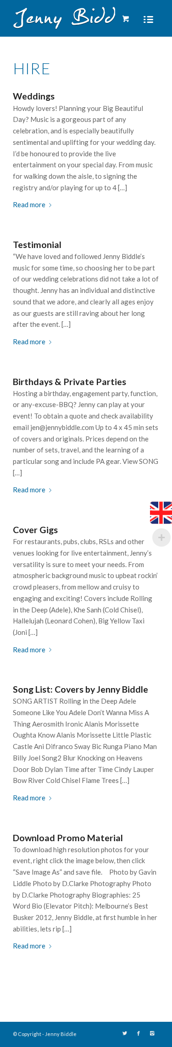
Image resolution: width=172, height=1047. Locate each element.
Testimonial (37, 244)
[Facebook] (138, 1033)
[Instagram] (152, 1033)
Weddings (34, 96)
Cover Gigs (35, 529)
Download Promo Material (68, 837)
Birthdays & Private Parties (69, 381)
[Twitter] (125, 1033)
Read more (29, 204)
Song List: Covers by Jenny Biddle (80, 689)
